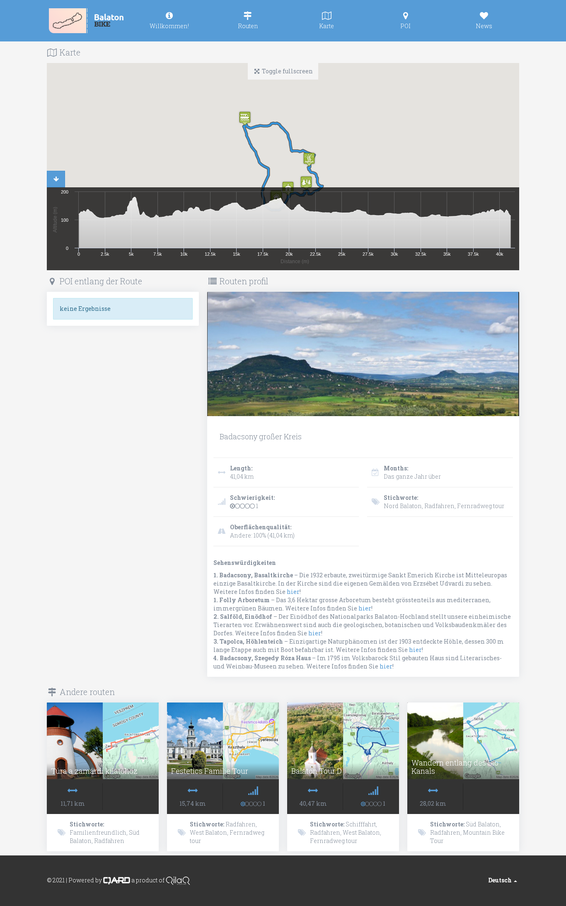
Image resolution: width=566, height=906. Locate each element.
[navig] (169, 20)
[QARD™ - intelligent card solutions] (116, 880)
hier (293, 592)
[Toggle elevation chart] (56, 179)
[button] (306, 183)
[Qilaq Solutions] (178, 880)
